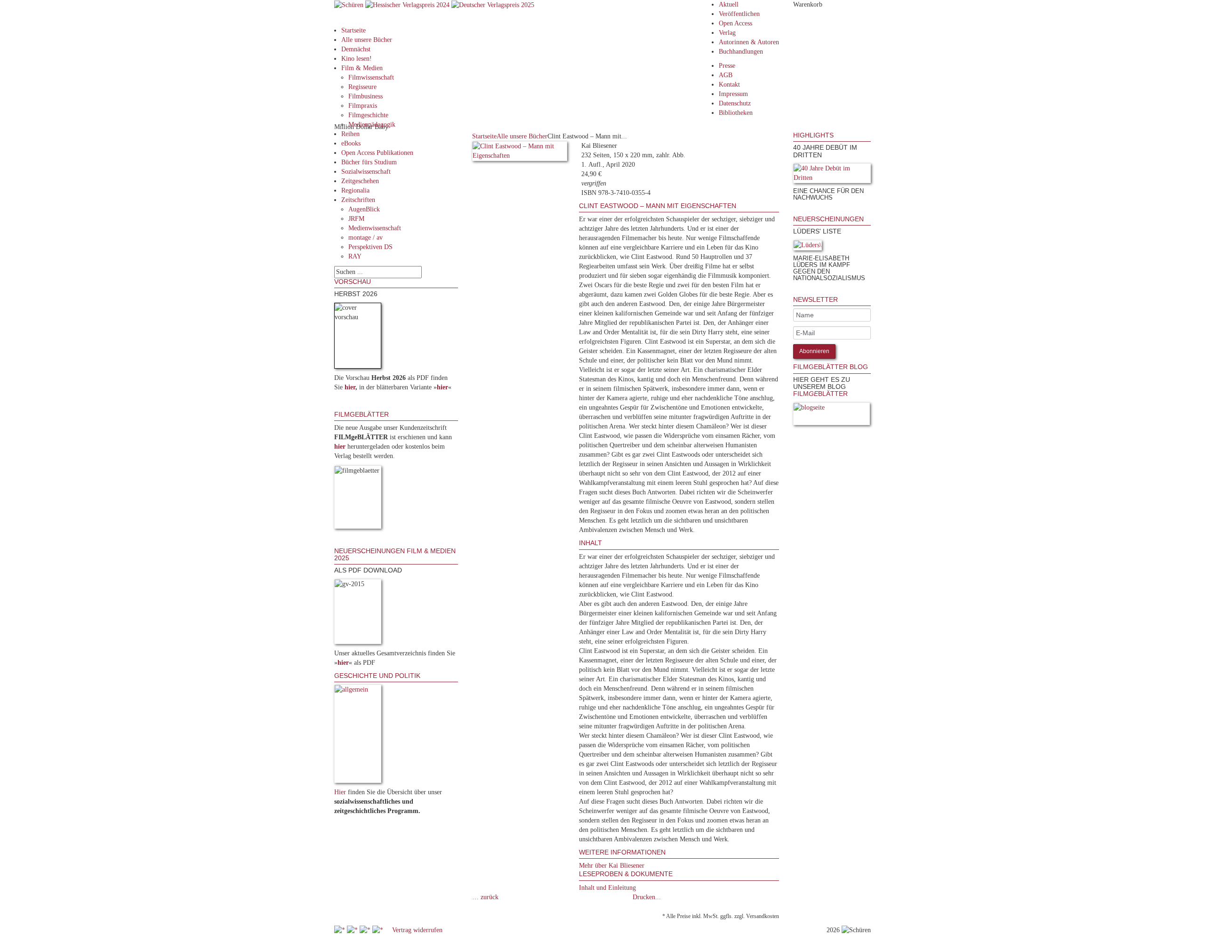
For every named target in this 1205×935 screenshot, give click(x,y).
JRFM (356, 218)
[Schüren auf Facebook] (340, 930)
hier (350, 387)
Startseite (353, 30)
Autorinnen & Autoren (749, 42)
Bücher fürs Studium (369, 162)
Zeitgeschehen (360, 181)
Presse (727, 65)
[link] (794, 210)
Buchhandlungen (741, 51)
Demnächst (355, 49)
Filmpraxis (362, 105)
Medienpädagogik (371, 124)
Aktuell (729, 4)
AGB (725, 75)
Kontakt (729, 84)
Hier (340, 792)
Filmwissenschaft (371, 77)
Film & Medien (362, 68)
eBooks (351, 143)
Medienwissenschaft (374, 228)
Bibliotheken (736, 112)
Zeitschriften (358, 199)
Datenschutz (735, 103)
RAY (355, 256)
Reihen (350, 133)
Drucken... (647, 897)
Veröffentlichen (739, 13)
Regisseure (362, 86)
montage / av (365, 237)
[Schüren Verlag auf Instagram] (378, 930)
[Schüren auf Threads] (353, 930)
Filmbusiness (365, 96)
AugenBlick (364, 209)
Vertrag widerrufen (417, 930)
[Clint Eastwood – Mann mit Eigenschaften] (520, 152)
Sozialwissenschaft (366, 171)
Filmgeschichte (368, 115)
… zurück (485, 897)
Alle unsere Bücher (366, 39)
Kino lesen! (356, 58)
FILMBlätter (820, 393)
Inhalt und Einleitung (607, 887)
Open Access (735, 23)
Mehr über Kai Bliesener (611, 865)
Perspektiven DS (370, 246)
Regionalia (355, 190)
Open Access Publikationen (377, 152)
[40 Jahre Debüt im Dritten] (832, 174)
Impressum (733, 93)
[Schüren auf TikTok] (366, 930)
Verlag (727, 32)
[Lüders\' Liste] (807, 246)
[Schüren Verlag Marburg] (349, 4)
